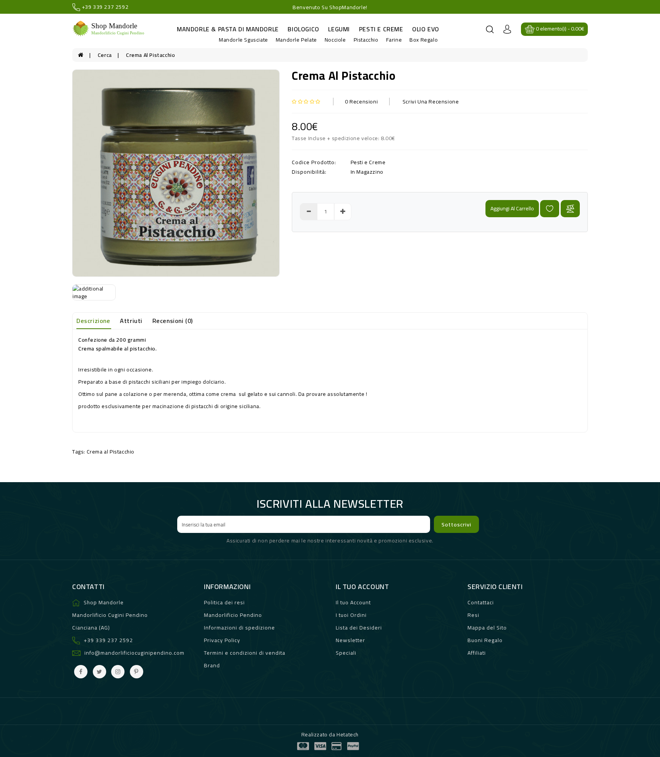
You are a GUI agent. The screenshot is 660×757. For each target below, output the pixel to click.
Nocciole (335, 40)
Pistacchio (366, 40)
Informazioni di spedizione (239, 628)
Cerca (105, 55)
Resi (473, 615)
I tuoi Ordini (351, 615)
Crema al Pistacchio (150, 55)
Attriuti (131, 320)
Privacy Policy (222, 640)
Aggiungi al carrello (512, 208)
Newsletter (350, 640)
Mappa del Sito (487, 628)
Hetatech (347, 734)
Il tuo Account (353, 602)
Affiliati (476, 653)
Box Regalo (423, 40)
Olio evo (425, 29)
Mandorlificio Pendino (233, 615)
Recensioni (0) (172, 320)
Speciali (346, 653)
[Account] (507, 29)
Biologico (303, 29)
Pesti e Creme (381, 29)
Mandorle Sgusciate (243, 40)
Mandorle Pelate (296, 40)
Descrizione (93, 320)
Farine (394, 40)
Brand (212, 665)
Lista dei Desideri (359, 628)
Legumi (339, 29)
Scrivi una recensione (431, 102)
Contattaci (480, 602)
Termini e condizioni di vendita (244, 653)
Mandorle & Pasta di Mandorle (228, 29)
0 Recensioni (361, 102)
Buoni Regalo (485, 640)
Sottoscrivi (456, 524)
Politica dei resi (224, 602)
